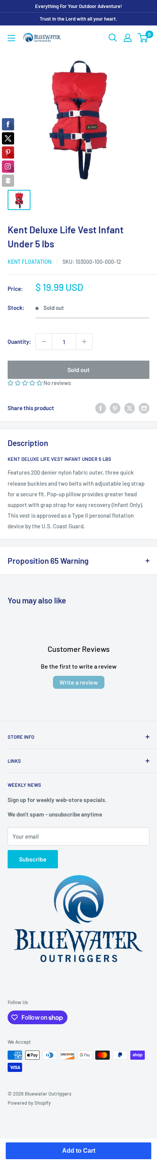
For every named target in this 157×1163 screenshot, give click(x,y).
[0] (143, 37)
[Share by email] (144, 408)
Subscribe (32, 859)
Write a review (78, 682)
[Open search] (113, 38)
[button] (25, 382)
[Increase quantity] (84, 342)
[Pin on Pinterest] (115, 408)
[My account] (127, 38)
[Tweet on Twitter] (129, 408)
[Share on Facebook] (100, 408)
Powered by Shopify (29, 1103)
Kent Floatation (29, 261)
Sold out (78, 369)
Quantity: (19, 341)
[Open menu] (11, 38)
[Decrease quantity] (44, 342)
